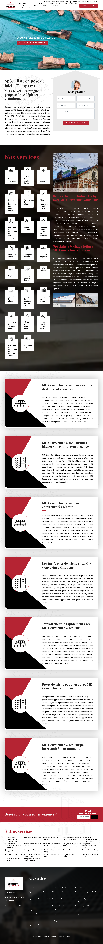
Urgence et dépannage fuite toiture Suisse (40, 893)
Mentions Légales (64, 936)
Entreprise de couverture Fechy (33, 844)
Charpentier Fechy (31, 850)
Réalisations (71, 3)
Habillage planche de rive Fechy (52, 851)
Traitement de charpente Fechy (90, 855)
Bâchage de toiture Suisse (60, 921)
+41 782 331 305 (92, 2)
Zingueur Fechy (68, 850)
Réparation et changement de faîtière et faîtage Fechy (89, 839)
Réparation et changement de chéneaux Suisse (38, 926)
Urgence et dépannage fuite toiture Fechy (32, 859)
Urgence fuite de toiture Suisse (84, 921)
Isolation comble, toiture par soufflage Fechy (71, 838)
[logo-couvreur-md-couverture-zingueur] (11, 5)
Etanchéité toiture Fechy (90, 850)
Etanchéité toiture (34, 906)
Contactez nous (55, 4)
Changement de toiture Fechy (70, 844)
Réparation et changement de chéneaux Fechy (12, 839)
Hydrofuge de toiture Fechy (13, 851)
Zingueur (31, 910)
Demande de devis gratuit (32, 43)
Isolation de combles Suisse (60, 888)
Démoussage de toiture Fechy (52, 844)
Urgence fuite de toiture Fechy (52, 855)
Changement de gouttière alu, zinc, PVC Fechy (89, 845)
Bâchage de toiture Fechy (69, 855)
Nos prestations (40, 4)
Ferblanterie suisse (58, 925)
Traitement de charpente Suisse (38, 921)
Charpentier (79, 910)
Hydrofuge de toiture (35, 914)
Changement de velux (58, 906)
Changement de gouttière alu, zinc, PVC (62, 915)
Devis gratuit (89, 6)
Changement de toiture (82, 914)
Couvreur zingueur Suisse (83, 906)
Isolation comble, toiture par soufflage (84, 900)
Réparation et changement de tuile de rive (85, 893)
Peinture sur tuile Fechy (14, 854)
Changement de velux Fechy (51, 838)
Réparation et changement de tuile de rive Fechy (14, 845)
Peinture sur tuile (57, 899)
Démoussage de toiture (59, 892)
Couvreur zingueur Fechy (33, 838)
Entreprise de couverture (24, 5)
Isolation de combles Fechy (13, 859)
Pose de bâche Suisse (81, 888)
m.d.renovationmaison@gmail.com (57, 2)
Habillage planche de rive (60, 910)
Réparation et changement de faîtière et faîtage (40, 900)
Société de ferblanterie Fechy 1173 (32, 855)
